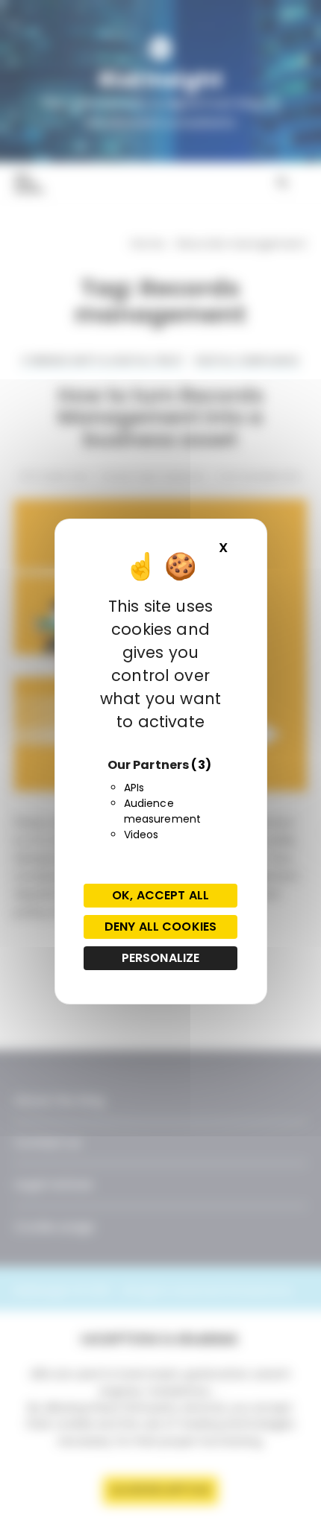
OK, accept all (160, 895)
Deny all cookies (160, 926)
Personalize (161, 957)
